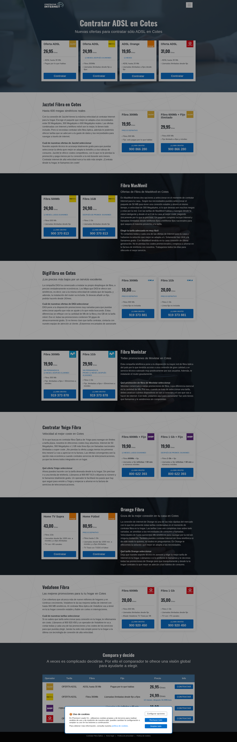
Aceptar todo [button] (155, 726)
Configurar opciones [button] (156, 714)
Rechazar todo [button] (155, 720)
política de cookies (120, 726)
